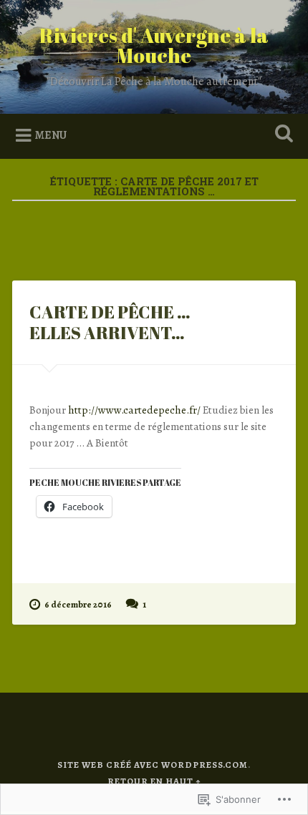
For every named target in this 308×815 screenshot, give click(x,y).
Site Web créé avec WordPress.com (152, 764)
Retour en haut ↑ (154, 781)
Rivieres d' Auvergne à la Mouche (154, 45)
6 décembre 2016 (78, 604)
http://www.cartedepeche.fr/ (134, 410)
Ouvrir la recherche (281, 135)
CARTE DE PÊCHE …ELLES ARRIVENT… (110, 322)
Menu (51, 135)
